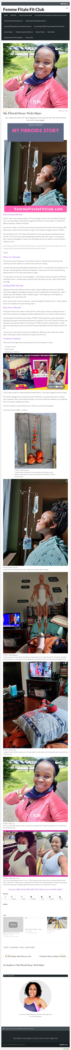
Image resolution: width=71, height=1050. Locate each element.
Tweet (5, 253)
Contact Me (29, 37)
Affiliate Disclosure (25, 15)
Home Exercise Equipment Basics (36, 21)
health (42, 120)
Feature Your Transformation (13, 21)
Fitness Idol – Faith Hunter (54, 929)
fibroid (32, 118)
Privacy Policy (40, 32)
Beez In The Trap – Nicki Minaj (11, 933)
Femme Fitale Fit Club (23, 9)
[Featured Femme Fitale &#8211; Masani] (35, 922)
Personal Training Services (24, 32)
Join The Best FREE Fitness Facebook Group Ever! (49, 26)
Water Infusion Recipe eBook (13, 37)
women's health (30, 947)
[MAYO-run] (35, 75)
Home (6, 15)
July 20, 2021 (64, 110)
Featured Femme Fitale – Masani (33, 929)
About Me (13, 15)
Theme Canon (21, 1044)
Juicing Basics (8, 32)
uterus (22, 947)
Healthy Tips (7, 110)
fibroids (6, 947)
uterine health (14, 947)
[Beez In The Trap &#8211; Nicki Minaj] (13, 924)
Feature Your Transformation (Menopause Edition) (51, 15)
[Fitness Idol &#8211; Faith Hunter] (57, 922)
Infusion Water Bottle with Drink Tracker (17, 26)
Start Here (51, 32)
